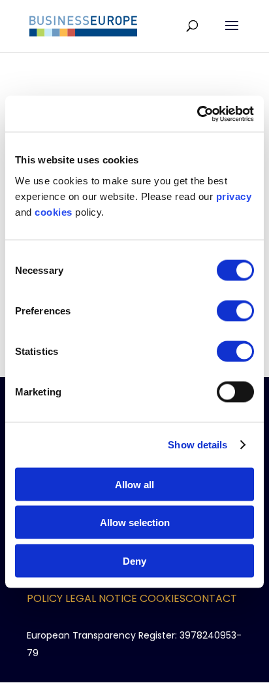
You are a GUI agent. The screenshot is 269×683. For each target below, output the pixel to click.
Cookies (162, 598)
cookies (53, 211)
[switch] (235, 310)
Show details (197, 444)
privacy (234, 195)
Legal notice (101, 598)
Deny (134, 560)
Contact (211, 598)
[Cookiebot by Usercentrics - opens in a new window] (197, 113)
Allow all (134, 484)
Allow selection (135, 522)
